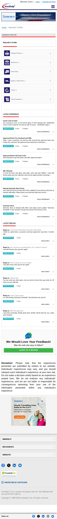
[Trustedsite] (9, 476)
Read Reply (45, 241)
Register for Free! (49, 2)
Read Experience (43, 131)
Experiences (15, 62)
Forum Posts (14, 71)
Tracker (14, 90)
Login (37, 2)
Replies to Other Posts (18, 81)
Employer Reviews (17, 53)
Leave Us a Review (28, 350)
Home (4, 28)
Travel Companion (17, 99)
